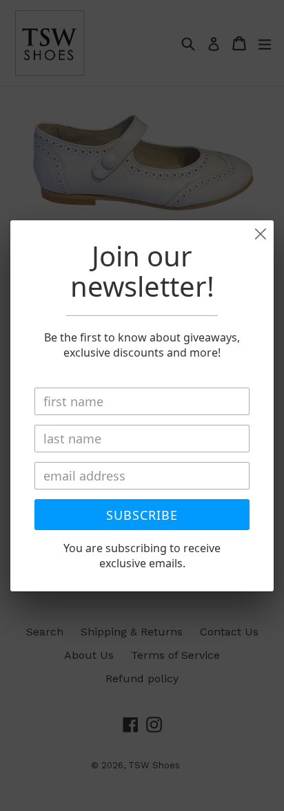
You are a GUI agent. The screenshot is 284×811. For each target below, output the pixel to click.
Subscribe (142, 515)
